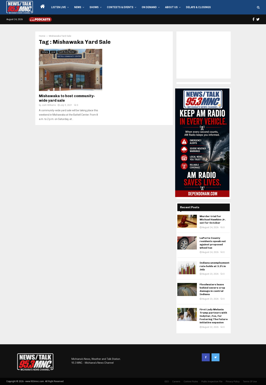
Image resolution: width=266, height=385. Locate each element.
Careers (176, 381)
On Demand (149, 7)
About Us (171, 7)
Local (53, 52)
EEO (167, 381)
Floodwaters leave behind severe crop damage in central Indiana (212, 289)
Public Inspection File (211, 381)
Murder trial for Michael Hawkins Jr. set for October (213, 219)
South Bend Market (66, 52)
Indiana (45, 52)
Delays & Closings (198, 7)
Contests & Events (120, 7)
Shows (94, 7)
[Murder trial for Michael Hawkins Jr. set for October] (187, 221)
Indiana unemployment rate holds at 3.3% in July (214, 266)
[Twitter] (215, 357)
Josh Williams (49, 105)
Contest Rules (191, 381)
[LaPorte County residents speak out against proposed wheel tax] (187, 242)
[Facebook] (206, 357)
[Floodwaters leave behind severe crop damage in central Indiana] (187, 289)
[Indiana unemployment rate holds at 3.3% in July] (187, 267)
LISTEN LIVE (58, 7)
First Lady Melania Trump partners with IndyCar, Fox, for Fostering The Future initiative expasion (214, 316)
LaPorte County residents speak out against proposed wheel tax (213, 242)
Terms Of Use (250, 381)
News (77, 7)
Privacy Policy (233, 381)
